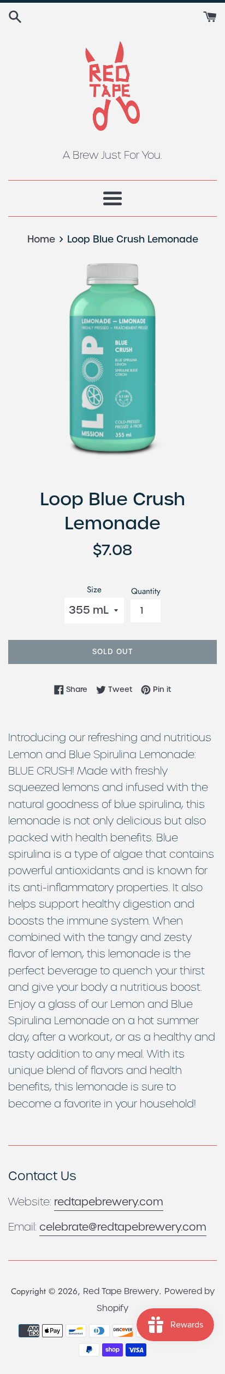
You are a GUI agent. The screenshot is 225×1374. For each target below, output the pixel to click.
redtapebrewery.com (108, 1201)
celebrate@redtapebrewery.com (122, 1227)
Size (94, 590)
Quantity (146, 591)
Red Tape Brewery (121, 1291)
